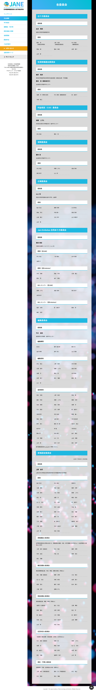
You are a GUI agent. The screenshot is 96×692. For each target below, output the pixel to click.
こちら (46, 447)
